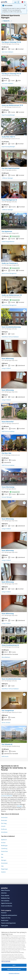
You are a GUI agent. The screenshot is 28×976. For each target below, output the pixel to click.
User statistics (5, 900)
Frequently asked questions (9, 915)
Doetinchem (4, 851)
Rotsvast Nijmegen (7, 497)
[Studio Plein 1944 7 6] (14, 126)
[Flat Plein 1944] (14, 443)
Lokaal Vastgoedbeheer (8, 241)
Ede (2, 854)
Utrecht (3, 826)
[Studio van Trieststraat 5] (14, 253)
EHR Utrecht (5, 756)
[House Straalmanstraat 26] (14, 635)
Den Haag (3, 823)
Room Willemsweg (8, 358)
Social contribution (6, 906)
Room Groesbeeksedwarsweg (11, 327)
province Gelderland (6, 795)
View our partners (5, 961)
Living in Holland (6, 368)
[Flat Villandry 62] (14, 734)
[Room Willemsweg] (14, 348)
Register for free (5, 918)
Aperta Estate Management (9, 273)
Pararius (4, 2)
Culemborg (4, 848)
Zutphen (3, 872)
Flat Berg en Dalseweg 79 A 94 (11, 42)
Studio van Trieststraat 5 (10, 263)
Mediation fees (5, 898)
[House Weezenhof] (14, 411)
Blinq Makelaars (6, 657)
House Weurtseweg (8, 487)
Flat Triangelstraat (8, 710)
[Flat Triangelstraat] (14, 700)
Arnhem (3, 842)
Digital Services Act (6, 903)
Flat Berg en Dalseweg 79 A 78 (11, 73)
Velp (2, 866)
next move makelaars (7, 52)
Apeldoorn (4, 839)
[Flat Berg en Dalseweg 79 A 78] (14, 63)
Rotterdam (4, 820)
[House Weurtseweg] (14, 477)
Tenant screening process (8, 923)
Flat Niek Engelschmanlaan (11, 168)
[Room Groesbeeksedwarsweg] (14, 316)
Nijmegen (19, 806)
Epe (2, 857)
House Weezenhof (7, 421)
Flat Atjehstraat (7, 231)
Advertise (4, 893)
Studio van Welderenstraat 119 (12, 295)
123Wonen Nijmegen (7, 178)
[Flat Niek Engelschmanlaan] (14, 158)
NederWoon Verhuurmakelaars (10, 337)
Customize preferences (14, 973)
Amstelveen (4, 832)
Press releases (5, 895)
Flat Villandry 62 (7, 744)
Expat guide (4, 925)
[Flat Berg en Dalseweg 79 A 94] (14, 32)
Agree (14, 965)
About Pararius (5, 890)
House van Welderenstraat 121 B (12, 105)
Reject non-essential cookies (14, 969)
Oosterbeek (4, 863)
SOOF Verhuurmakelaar (8, 431)
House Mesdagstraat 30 (9, 200)
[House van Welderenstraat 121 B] (14, 95)
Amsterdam (4, 817)
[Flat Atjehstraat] (14, 221)
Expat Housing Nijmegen (8, 115)
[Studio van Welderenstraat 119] (14, 285)
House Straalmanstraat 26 (10, 645)
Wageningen (4, 869)
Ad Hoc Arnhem (6, 722)
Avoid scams (4, 920)
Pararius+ (4, 912)
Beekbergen (4, 845)
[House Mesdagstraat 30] (14, 189)
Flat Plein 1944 (6, 453)
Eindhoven (4, 829)
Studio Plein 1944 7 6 (8, 137)
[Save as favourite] (24, 26)
